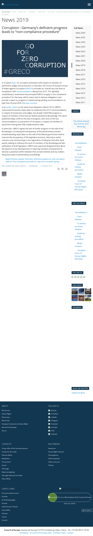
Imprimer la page (66, 168)
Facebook (54, 424)
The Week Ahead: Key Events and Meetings (81, 124)
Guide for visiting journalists (80, 167)
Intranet (87, 510)
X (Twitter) (54, 414)
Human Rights (6, 414)
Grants (4, 465)
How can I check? (69, 503)
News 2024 (80, 42)
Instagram (54, 421)
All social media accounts (10, 493)
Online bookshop (54, 458)
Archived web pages (8, 500)
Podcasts (54, 434)
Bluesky (53, 410)
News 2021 (80, 56)
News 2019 (80, 65)
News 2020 (80, 60)
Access (4, 517)
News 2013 (80, 93)
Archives (5, 496)
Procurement (6, 462)
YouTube (54, 427)
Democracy (6, 417)
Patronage (5, 469)
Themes (51, 465)
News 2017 (80, 74)
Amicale (4, 503)
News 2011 (80, 102)
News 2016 (80, 79)
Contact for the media (9, 452)
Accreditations (81, 143)
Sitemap (4, 513)
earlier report (11, 107)
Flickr (53, 431)
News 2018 (80, 70)
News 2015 (80, 84)
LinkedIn (54, 417)
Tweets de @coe (78, 393)
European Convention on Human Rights (15, 424)
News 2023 (80, 46)
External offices (7, 455)
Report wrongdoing (8, 472)
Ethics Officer (6, 479)
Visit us (4, 431)
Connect (4, 520)
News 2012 (80, 98)
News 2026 (80, 33)
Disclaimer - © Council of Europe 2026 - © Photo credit (43, 533)
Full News (78, 28)
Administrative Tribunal (10, 507)
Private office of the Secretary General (15, 448)
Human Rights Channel (56, 452)
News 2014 (80, 88)
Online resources (54, 462)
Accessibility (6, 510)
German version (29, 103)
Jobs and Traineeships (9, 427)
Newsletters (6, 458)
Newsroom (52, 448)
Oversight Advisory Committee (12, 475)
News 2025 (80, 37)
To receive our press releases (80, 157)
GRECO (29, 88)
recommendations (24, 91)
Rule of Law (5, 421)
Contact (70, 533)
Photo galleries (53, 455)
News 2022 (80, 51)
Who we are (6, 410)
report (13, 83)
